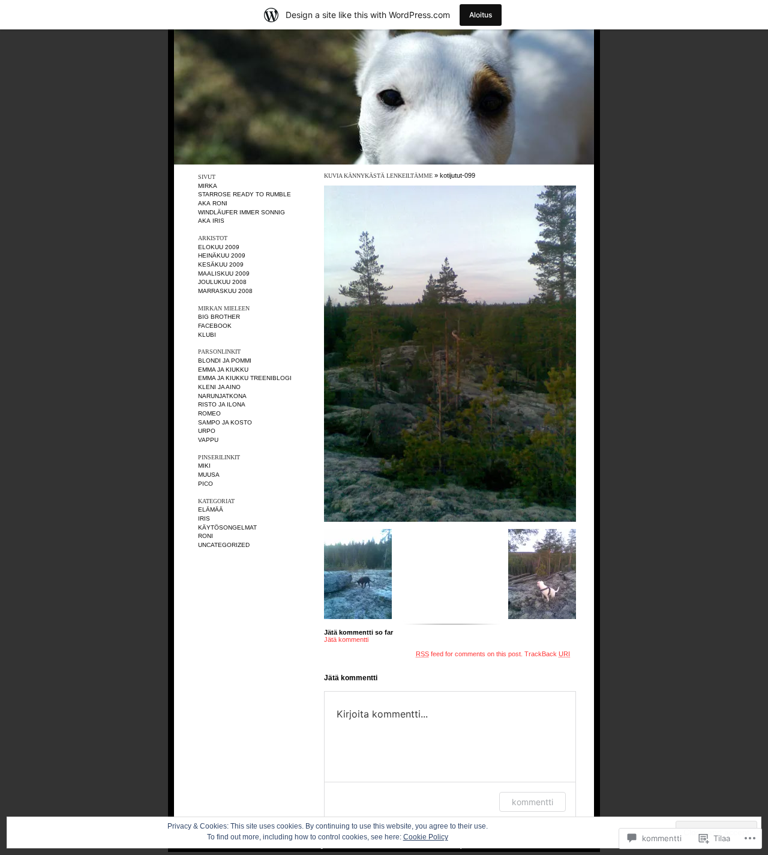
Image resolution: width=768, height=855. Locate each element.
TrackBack (547, 653)
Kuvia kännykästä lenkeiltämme (378, 175)
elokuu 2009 (218, 247)
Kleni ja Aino (219, 387)
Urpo (206, 430)
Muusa (209, 474)
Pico (205, 483)
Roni (205, 536)
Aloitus (480, 14)
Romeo (209, 413)
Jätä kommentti (346, 639)
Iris (204, 518)
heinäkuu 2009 (221, 255)
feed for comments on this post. (469, 653)
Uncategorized (224, 545)
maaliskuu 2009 (224, 273)
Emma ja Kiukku (223, 369)
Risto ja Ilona (221, 404)
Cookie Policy (425, 837)
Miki (204, 465)
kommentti (532, 802)
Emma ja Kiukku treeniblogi (245, 378)
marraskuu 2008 (225, 291)
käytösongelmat (227, 527)
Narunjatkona (222, 396)
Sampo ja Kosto (225, 422)
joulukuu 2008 (222, 282)
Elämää (210, 509)
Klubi (207, 334)
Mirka (207, 186)
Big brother (219, 316)
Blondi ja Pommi (224, 360)
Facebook (215, 325)
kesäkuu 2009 (221, 264)
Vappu (208, 440)
